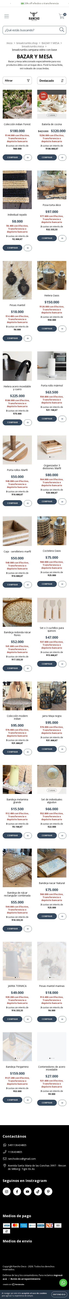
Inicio (10, 43)
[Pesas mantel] (28, 338)
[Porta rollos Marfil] (28, 503)
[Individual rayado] (28, 248)
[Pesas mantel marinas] (62, 1019)
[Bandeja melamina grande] (28, 835)
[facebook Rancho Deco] (17, 1191)
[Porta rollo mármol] (62, 419)
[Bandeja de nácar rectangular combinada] (28, 929)
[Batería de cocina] (62, 157)
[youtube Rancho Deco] (27, 1191)
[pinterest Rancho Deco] (48, 1191)
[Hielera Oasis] (62, 329)
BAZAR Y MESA (50, 43)
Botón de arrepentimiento (25, 1278)
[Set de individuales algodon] (62, 835)
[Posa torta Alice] (62, 238)
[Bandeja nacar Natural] (62, 916)
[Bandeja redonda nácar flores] (28, 668)
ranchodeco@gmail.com (22, 1158)
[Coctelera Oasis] (62, 584)
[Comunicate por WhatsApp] (63, 1283)
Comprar (12, 157)
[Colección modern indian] (28, 752)
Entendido (59, 1294)
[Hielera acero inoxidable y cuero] (28, 422)
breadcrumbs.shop (27, 43)
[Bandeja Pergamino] (28, 1100)
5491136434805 (17, 1145)
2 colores (51, 115)
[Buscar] (62, 30)
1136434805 (15, 1152)
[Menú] (7, 16)
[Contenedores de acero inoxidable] (62, 1103)
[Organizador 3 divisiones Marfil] (62, 501)
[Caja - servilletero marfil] (28, 585)
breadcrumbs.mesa (33, 46)
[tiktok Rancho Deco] (38, 1191)
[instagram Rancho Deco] (7, 1191)
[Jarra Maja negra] (62, 749)
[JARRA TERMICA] (28, 1019)
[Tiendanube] (14, 1284)
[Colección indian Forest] (28, 157)
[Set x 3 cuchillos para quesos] (62, 664)
